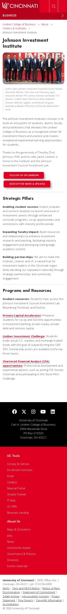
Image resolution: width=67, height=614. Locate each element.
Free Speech (25, 600)
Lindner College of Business (19, 24)
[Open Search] (53, 6)
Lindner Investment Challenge (23, 336)
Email (10, 476)
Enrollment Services (20, 470)
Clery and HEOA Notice (26, 588)
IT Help (11, 500)
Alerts (6, 588)
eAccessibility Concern (35, 596)
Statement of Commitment (39, 592)
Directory (13, 560)
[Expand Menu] (62, 15)
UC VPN (12, 506)
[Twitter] (24, 411)
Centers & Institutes (14, 28)
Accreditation (11, 604)
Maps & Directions (18, 529)
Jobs (10, 535)
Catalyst (12, 482)
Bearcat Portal (16, 488)
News (10, 541)
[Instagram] (33, 411)
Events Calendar (17, 566)
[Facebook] (14, 411)
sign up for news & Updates (27, 184)
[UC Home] (19, 6)
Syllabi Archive (11, 596)
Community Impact (19, 547)
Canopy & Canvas (18, 464)
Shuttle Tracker (16, 494)
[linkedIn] (53, 411)
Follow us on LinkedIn (24, 175)
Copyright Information (49, 600)
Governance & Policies (21, 554)
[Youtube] (43, 411)
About (45, 24)
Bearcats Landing (18, 512)
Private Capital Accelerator (22, 315)
